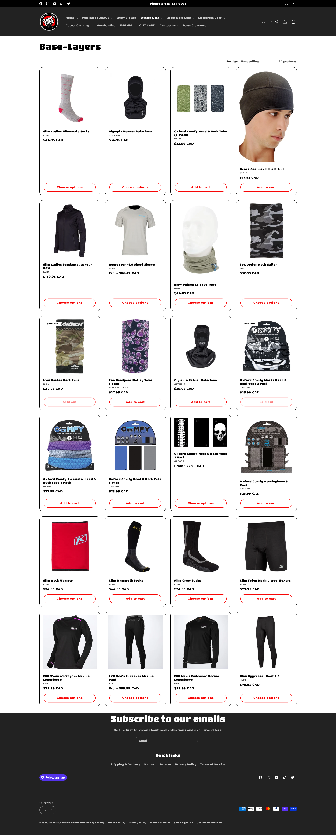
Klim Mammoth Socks (126, 580)
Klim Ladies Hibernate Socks (66, 131)
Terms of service (160, 822)
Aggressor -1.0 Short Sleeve (132, 264)
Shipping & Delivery (125, 764)
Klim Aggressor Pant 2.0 (260, 676)
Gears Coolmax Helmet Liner (263, 169)
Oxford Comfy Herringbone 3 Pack (264, 483)
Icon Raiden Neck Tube (61, 380)
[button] (72, 18)
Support (150, 764)
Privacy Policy (185, 764)
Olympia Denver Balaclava (130, 131)
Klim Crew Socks (187, 580)
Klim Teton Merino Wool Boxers (265, 580)
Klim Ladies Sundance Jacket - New (67, 266)
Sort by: (232, 61)
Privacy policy (137, 822)
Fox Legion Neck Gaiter (258, 264)
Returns (166, 764)
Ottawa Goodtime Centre (64, 822)
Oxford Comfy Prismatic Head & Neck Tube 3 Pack (69, 480)
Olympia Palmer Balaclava (195, 380)
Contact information (209, 822)
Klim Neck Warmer (58, 580)
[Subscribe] (197, 741)
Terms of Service (212, 764)
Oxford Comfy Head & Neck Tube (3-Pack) (200, 133)
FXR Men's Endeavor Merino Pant (131, 677)
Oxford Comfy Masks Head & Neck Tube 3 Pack (263, 381)
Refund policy (116, 822)
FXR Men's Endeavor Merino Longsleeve (196, 677)
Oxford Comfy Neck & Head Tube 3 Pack (200, 455)
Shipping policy (183, 822)
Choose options (70, 187)
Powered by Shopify (92, 822)
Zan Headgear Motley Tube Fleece (130, 381)
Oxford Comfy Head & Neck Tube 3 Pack (135, 480)
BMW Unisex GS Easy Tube (195, 284)
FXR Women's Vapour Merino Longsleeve (66, 677)
